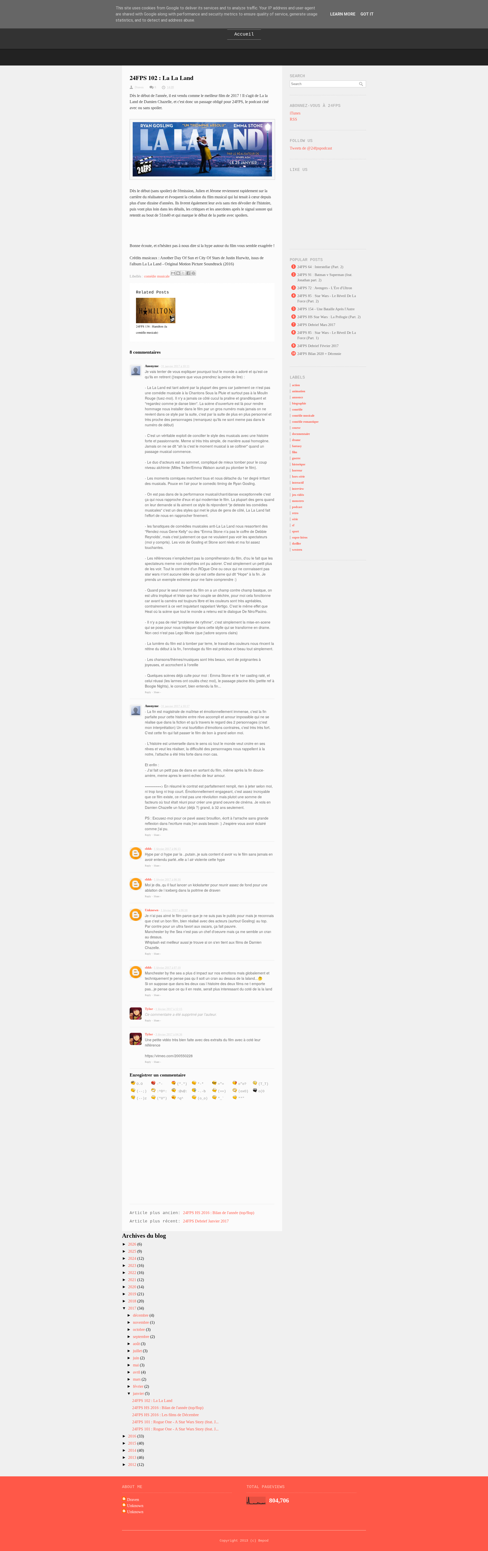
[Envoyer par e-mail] (173, 273)
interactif (298, 482)
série (295, 519)
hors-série (298, 476)
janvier (139, 1393)
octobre (139, 1329)
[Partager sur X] (183, 273)
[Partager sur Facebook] (188, 273)
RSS (293, 119)
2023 (132, 1265)
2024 (132, 1258)
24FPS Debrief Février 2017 (318, 346)
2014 (132, 1450)
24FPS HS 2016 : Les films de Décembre (165, 1415)
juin (136, 1358)
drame (296, 440)
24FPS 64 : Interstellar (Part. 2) (320, 267)
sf (293, 525)
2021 (132, 1280)
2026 (132, 1244)
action (296, 385)
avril (137, 1372)
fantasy (297, 446)
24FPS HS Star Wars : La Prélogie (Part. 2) (329, 317)
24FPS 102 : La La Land (152, 1400)
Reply (148, 692)
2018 (132, 1301)
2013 (132, 1457)
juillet (138, 1351)
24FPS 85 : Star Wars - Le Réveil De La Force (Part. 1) (326, 335)
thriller (296, 543)
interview (298, 489)
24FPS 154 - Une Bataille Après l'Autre (326, 309)
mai (136, 1365)
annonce (297, 397)
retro (295, 513)
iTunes (295, 113)
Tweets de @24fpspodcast (311, 148)
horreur (297, 470)
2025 (132, 1251)
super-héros (300, 537)
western (297, 549)
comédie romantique (305, 421)
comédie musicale (157, 276)
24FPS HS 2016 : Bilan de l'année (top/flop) (218, 1213)
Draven (133, 1499)
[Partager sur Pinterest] (193, 273)
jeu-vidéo (298, 495)
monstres (298, 501)
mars (137, 1379)
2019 (132, 1294)
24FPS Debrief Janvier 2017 (206, 1221)
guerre (296, 458)
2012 (132, 1464)
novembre (141, 1322)
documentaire (301, 434)
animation (298, 391)
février (138, 1386)
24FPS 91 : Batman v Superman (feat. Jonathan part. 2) (325, 277)
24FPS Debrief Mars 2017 (316, 325)
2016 (132, 1436)
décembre (141, 1315)
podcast (297, 507)
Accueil (244, 34)
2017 (132, 1308)
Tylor (149, 1009)
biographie (299, 403)
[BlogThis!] (178, 273)
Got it (367, 14)
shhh (148, 849)
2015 (132, 1443)
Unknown (151, 910)
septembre (141, 1336)
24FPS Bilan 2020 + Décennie (319, 354)
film (294, 452)
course (296, 428)
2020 (132, 1287)
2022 (132, 1272)
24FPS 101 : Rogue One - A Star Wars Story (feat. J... (175, 1422)
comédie (297, 409)
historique (298, 464)
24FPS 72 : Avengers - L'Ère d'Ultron (324, 288)
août (137, 1344)
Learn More (342, 14)
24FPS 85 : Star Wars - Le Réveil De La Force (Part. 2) (326, 298)
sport (295, 531)
